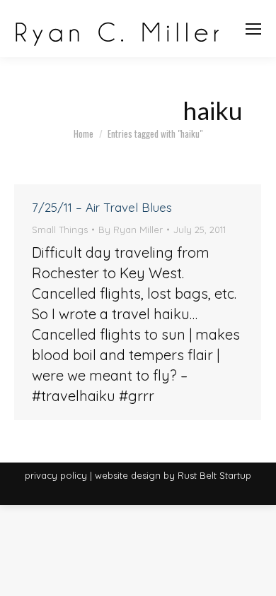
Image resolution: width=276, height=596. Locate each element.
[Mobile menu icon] (253, 28)
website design (128, 475)
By (130, 229)
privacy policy (56, 475)
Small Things (60, 229)
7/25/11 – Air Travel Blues (102, 207)
